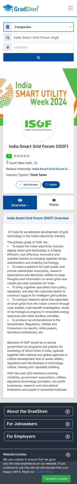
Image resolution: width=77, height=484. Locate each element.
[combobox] (38, 26)
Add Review (30, 184)
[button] (38, 411)
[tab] (38, 411)
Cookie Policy (44, 471)
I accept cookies (56, 479)
